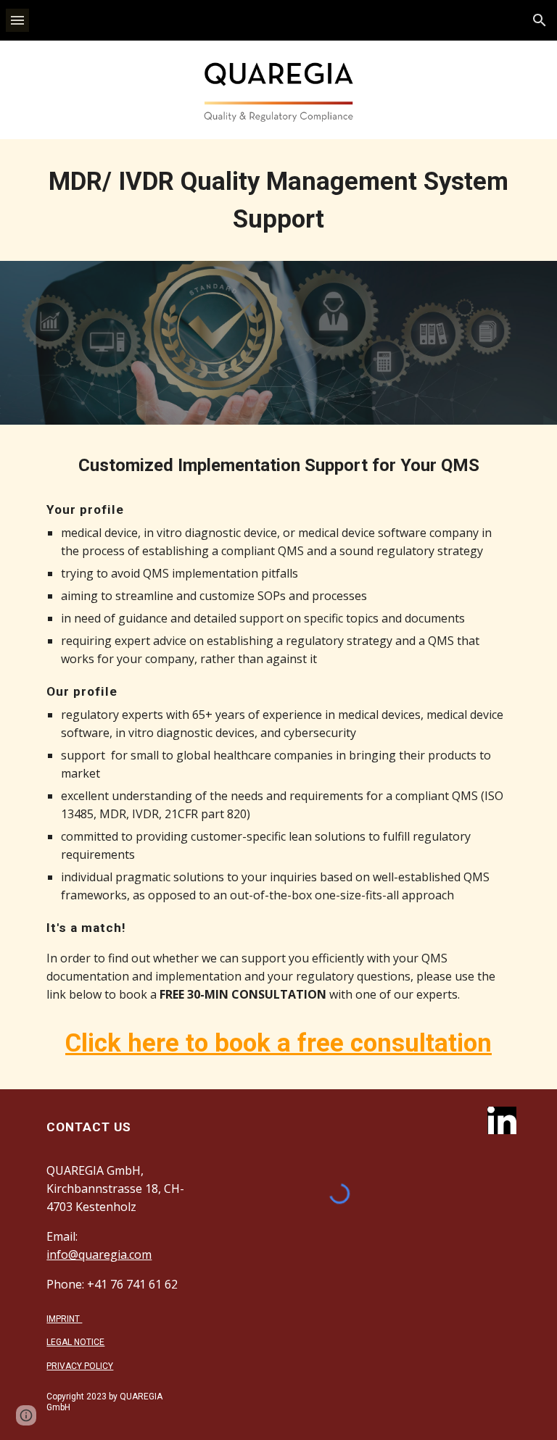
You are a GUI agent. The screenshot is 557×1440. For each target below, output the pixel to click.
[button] (17, 20)
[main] (278, 200)
